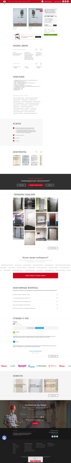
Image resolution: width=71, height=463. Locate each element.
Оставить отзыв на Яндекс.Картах (35, 351)
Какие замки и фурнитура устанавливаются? (21, 304)
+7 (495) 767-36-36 (57, 1)
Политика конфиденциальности (17, 435)
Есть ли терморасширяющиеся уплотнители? (21, 298)
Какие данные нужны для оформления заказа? (22, 301)
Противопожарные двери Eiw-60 (29, 449)
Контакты (14, 453)
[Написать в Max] (63, 1)
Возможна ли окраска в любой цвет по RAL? (21, 294)
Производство (15, 444)
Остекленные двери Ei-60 (28, 448)
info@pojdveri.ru (48, 1)
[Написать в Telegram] (65, 1)
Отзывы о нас (15, 448)
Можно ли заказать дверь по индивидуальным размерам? (24, 308)
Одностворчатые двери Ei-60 (29, 444)
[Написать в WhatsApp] (68, 1)
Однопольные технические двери (40, 444)
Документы (14, 449)
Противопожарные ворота (51, 444)
